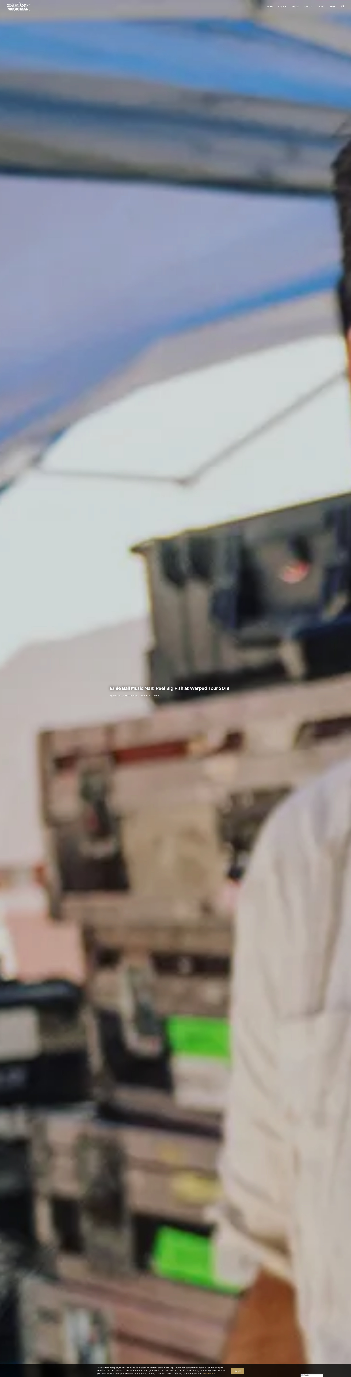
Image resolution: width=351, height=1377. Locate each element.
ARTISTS (308, 7)
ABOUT (320, 7)
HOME (270, 7)
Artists (149, 695)
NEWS (332, 7)
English (307, 1375)
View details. (209, 1373)
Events (157, 695)
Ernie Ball (118, 695)
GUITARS (282, 7)
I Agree (237, 1371)
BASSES (295, 7)
